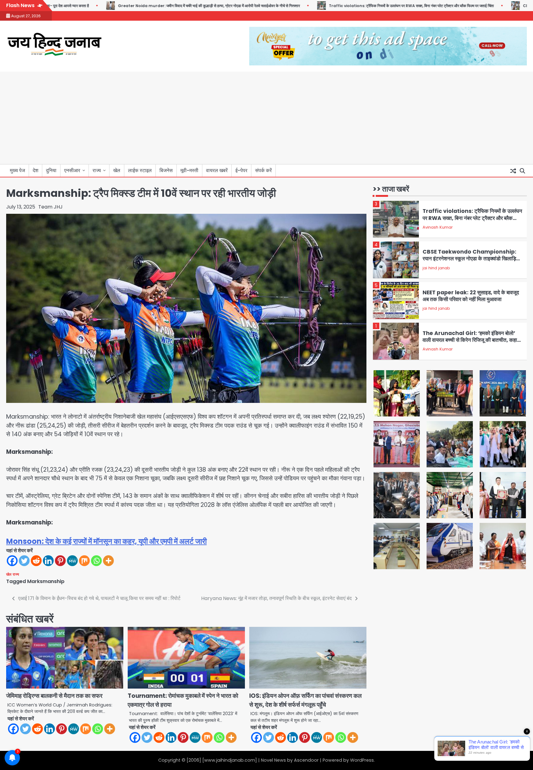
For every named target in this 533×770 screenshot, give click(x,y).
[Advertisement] (266, 118)
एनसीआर (72, 170)
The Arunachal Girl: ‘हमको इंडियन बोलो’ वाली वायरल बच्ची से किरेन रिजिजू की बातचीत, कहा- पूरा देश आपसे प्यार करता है (471, 340)
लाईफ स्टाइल (140, 170)
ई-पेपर (241, 170)
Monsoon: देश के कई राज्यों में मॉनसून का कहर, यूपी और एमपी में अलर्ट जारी (106, 541)
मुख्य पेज (17, 170)
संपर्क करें (263, 170)
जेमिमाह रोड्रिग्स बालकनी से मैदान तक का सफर (54, 696)
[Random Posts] (513, 170)
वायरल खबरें (217, 170)
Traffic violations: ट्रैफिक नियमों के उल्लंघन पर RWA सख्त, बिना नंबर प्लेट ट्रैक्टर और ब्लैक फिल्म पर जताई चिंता (384, 5)
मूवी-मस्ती (189, 170)
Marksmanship (45, 581)
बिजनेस (166, 170)
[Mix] (84, 560)
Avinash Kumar (438, 227)
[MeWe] (72, 560)
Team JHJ (50, 206)
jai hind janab (436, 268)
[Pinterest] (60, 560)
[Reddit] (36, 560)
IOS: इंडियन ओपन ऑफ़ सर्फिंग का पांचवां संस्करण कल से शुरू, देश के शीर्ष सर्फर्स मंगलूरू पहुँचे (305, 700)
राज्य (97, 170)
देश (35, 170)
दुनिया (51, 170)
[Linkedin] (48, 560)
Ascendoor (306, 760)
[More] (108, 560)
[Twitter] (24, 560)
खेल (116, 170)
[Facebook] (12, 560)
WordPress (362, 760)
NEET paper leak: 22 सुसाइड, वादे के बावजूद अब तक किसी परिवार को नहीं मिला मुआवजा (471, 296)
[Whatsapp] (96, 560)
